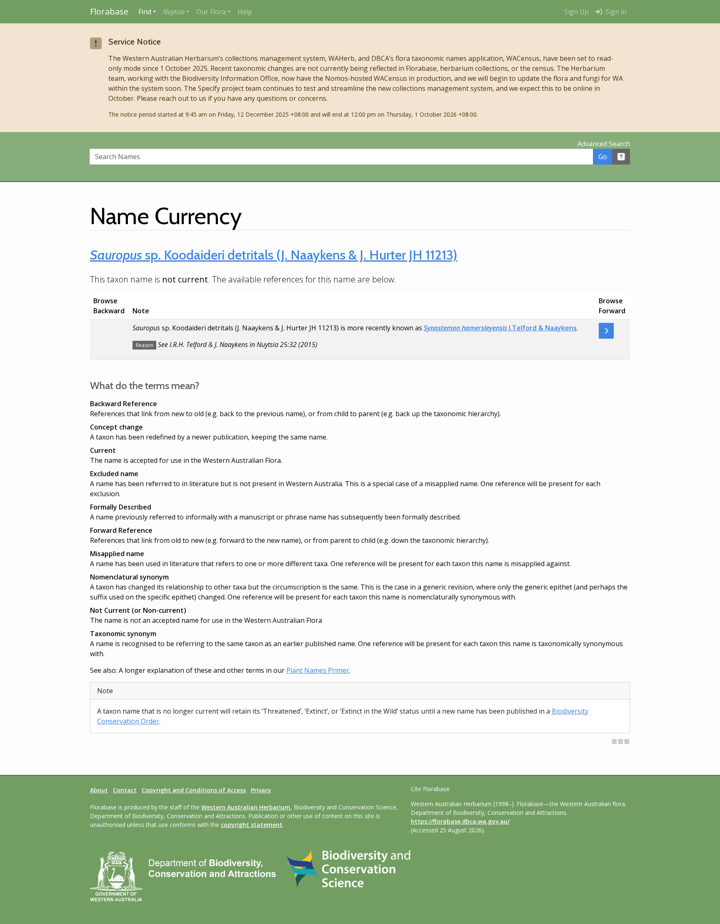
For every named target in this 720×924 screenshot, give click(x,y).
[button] (176, 11)
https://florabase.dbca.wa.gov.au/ (460, 821)
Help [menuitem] (245, 11)
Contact (125, 790)
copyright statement (251, 825)
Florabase (109, 11)
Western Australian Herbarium (245, 807)
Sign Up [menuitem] (576, 11)
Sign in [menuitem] (615, 11)
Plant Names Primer (317, 670)
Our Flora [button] (211, 11)
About (99, 790)
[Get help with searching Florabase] (621, 157)
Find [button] (144, 11)
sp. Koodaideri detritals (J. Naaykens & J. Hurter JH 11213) (274, 255)
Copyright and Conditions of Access (194, 790)
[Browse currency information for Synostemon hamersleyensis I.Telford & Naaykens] (606, 331)
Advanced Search (604, 143)
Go (602, 156)
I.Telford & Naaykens (500, 327)
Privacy (261, 790)
